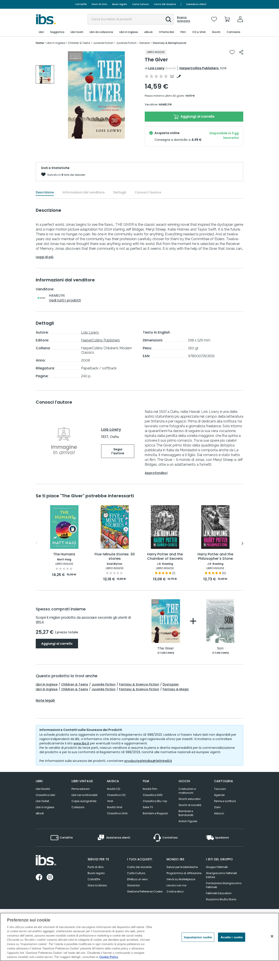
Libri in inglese (47, 684)
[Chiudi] (272, 936)
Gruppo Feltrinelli (217, 867)
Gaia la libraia (97, 885)
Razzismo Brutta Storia (221, 899)
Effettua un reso (137, 879)
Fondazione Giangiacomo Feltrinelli (224, 885)
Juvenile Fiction (104, 684)
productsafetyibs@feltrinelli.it (148, 761)
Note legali (45, 700)
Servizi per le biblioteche (182, 867)
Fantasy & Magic (176, 689)
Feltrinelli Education (218, 893)
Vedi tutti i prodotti (65, 300)
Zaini (217, 807)
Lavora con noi (176, 885)
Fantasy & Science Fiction (139, 684)
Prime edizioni (80, 789)
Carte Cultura (140, 4)
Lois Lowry (156, 68)
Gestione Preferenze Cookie (144, 891)
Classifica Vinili (117, 813)
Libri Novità (43, 789)
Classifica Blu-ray (155, 801)
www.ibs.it (81, 743)
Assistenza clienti (196, 4)
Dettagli (119, 192)
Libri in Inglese (45, 807)
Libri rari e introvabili (84, 795)
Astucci (219, 813)
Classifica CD (116, 795)
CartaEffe (81, 4)
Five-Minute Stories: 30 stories (115, 556)
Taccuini (220, 789)
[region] (139, 937)
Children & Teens (74, 684)
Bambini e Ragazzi (155, 813)
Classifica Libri (45, 795)
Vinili (110, 801)
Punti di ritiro (99, 4)
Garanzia (133, 885)
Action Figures (188, 821)
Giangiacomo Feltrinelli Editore (221, 875)
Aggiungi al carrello (197, 116)
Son (220, 648)
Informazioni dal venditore (84, 192)
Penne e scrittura (225, 801)
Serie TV (148, 807)
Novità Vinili (114, 807)
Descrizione (45, 192)
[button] (168, 19)
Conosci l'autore (148, 192)
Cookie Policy (108, 956)
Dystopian (171, 684)
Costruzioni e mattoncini (187, 791)
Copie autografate (83, 801)
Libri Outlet (42, 801)
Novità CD (113, 789)
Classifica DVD (152, 795)
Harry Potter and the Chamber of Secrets (165, 556)
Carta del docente (165, 4)
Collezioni (77, 807)
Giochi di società (190, 805)
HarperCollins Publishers (199, 68)
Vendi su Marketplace (181, 879)
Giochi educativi (190, 799)
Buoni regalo (119, 4)
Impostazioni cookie (198, 937)
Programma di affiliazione (184, 873)
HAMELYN (165, 104)
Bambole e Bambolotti (186, 813)
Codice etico (175, 891)
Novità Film (150, 789)
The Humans (64, 554)
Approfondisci (156, 473)
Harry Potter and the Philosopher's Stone (215, 556)
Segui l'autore (117, 451)
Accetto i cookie (232, 937)
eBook (40, 813)
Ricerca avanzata (183, 19)
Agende (219, 795)
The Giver (165, 648)
